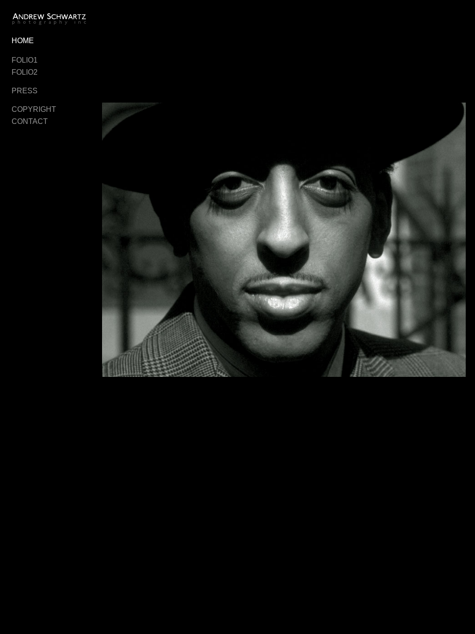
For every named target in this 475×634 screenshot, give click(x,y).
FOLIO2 (25, 72)
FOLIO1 (25, 60)
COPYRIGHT (34, 109)
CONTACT (30, 121)
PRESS (25, 91)
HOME (23, 41)
